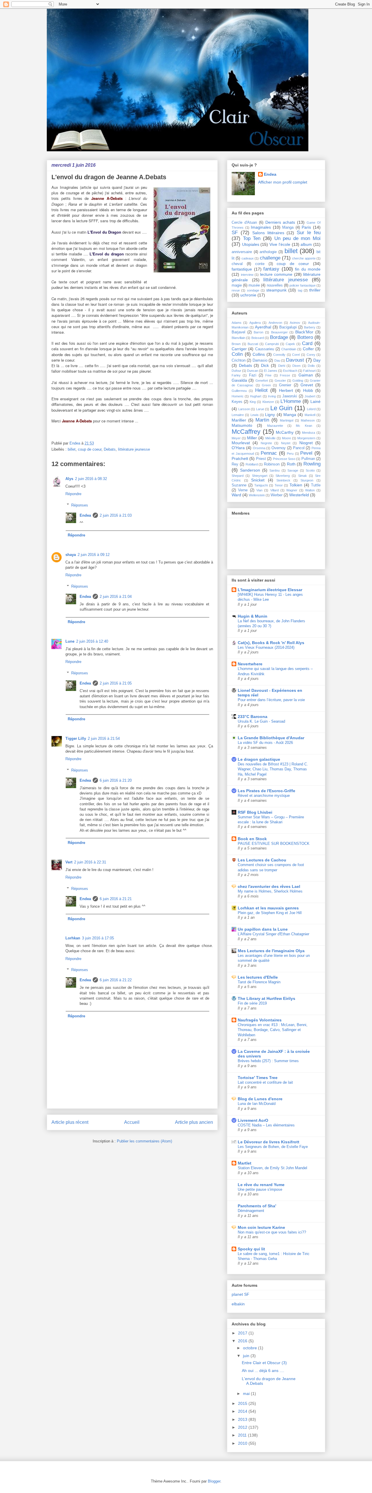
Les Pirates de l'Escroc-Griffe (266, 790)
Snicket (257, 480)
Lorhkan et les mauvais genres (268, 908)
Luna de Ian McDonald (257, 1103)
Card (307, 343)
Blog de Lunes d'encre (260, 1098)
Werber (276, 495)
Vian (259, 490)
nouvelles (275, 285)
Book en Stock (252, 838)
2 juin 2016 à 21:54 (104, 738)
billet (72, 449)
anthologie (268, 252)
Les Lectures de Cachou (262, 860)
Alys (69, 479)
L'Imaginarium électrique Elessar (270, 589)
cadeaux (248, 258)
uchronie (248, 295)
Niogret (306, 442)
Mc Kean (304, 425)
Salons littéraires (268, 232)
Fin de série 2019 (252, 1003)
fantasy (271, 269)
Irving (272, 396)
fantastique (242, 269)
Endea (85, 515)
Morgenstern (306, 438)
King (253, 402)
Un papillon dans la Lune (263, 929)
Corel (296, 354)
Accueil (132, 1122)
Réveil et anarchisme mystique (264, 795)
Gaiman (305, 375)
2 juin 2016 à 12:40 (92, 641)
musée (254, 285)
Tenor (279, 485)
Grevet (307, 385)
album (306, 244)
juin (247, 1355)
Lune (69, 641)
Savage (292, 470)
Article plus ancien (194, 1122)
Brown (236, 344)
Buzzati (253, 344)
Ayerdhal (263, 327)
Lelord (311, 409)
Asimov (295, 322)
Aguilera (255, 322)
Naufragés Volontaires (260, 1020)
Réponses (79, 505)
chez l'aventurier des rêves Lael (269, 886)
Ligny (270, 414)
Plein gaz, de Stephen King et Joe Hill (270, 913)
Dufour (236, 370)
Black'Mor (304, 332)
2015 (243, 1403)
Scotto (310, 470)
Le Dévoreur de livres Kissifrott (268, 1142)
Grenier (285, 385)
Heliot (261, 390)
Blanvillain (238, 338)
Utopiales (250, 244)
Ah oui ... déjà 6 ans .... (263, 1370)
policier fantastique (302, 285)
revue (236, 290)
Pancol (299, 448)
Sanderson (250, 470)
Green (266, 385)
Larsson (244, 409)
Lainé (315, 401)
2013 (243, 1419)
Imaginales (261, 227)
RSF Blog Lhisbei (255, 812)
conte (259, 264)
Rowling (312, 464)
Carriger (239, 348)
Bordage (279, 337)
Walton (310, 490)
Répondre (73, 494)
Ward (236, 495)
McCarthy (285, 432)
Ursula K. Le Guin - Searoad (261, 721)
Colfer (308, 348)
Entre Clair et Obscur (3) (264, 1362)
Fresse (285, 375)
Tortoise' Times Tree (258, 1077)
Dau (277, 360)
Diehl (281, 365)
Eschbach (290, 370)
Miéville (270, 438)
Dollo (311, 365)
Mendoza (308, 432)
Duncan (252, 370)
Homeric (238, 396)
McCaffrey (246, 431)
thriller (315, 290)
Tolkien (295, 485)
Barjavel (238, 332)
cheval (237, 264)
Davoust (295, 360)
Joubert (310, 396)
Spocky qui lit (251, 1249)
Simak (302, 475)
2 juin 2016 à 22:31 (90, 862)
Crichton (239, 360)
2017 (243, 1333)
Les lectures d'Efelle (258, 977)
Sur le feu (309, 232)
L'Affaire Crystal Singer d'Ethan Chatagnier (273, 934)
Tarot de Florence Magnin (259, 982)
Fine (268, 375)
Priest (261, 459)
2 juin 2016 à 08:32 (91, 479)
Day (317, 360)
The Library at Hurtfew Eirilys (266, 998)
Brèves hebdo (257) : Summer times (268, 1061)
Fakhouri (309, 370)
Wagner (291, 490)
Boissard (257, 338)
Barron (258, 332)
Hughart (255, 396)
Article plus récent (69, 1122)
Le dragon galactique (259, 759)
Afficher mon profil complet (282, 182)
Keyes (237, 402)
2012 (243, 1427)
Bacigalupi (288, 327)
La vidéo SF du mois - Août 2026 (265, 742)
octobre (250, 1348)
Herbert (286, 390)
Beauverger (279, 332)
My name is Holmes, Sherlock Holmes (270, 891)
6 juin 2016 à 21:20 (116, 780)
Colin (237, 354)
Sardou (274, 470)
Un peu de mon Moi (297, 238)
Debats (110, 449)
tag (300, 290)
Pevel (306, 453)
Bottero (305, 337)
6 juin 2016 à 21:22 (116, 980)
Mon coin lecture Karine (261, 1227)
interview (247, 274)
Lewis (255, 415)
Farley (236, 375)
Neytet (285, 443)
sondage (253, 290)
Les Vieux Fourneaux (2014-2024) (266, 647)
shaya (70, 554)
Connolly (279, 354)
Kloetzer (268, 402)
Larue (260, 409)
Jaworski (289, 396)
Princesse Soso (284, 459)
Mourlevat (241, 442)
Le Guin (281, 408)
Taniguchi (261, 485)
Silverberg (283, 475)
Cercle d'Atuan (244, 223)
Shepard (238, 475)
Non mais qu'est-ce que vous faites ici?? (272, 1232)
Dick (265, 365)
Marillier (239, 420)
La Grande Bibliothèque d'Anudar (271, 737)
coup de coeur (89, 449)
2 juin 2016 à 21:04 (116, 596)
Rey (235, 464)
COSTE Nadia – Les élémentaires (266, 1125)
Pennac (269, 453)
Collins (259, 354)
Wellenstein (257, 495)
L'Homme (290, 401)
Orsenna (259, 448)
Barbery (309, 327)
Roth (291, 464)
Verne (243, 490)
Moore (286, 438)
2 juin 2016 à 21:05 (116, 683)
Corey (311, 354)
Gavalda (239, 380)
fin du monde (308, 269)
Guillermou (239, 390)
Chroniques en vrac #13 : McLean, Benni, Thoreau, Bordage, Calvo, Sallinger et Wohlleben (272, 1030)
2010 (243, 1443)
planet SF (240, 1294)
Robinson (272, 464)
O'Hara (238, 447)
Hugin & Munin (252, 616)
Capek (290, 344)
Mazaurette (275, 425)
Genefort (261, 380)
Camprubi (272, 344)
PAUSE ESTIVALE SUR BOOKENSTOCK (274, 843)
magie (237, 285)
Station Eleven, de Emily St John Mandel (272, 1168)
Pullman (308, 459)
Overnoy (278, 448)
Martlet (244, 1163)
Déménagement (251, 1210)
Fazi (252, 375)
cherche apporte (303, 258)
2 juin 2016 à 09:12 (94, 554)
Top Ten (252, 238)
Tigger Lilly (75, 738)
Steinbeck (283, 480)
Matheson (308, 420)
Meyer (236, 438)
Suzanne (239, 485)
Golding (297, 380)
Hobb (308, 390)
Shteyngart (259, 475)
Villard (274, 490)
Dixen (296, 365)
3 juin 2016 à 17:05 (98, 938)
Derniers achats (280, 222)
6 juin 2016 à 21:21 (116, 899)
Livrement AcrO (253, 1120)
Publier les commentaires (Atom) (144, 1141)
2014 (243, 1411)
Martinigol (286, 420)
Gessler (280, 380)
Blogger (214, 1481)
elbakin (238, 1304)
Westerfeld (299, 495)
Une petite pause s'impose (260, 1189)
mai (247, 1393)
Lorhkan (72, 938)
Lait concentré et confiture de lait (265, 1082)
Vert (68, 862)
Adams (237, 322)
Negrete (266, 443)
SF (235, 232)
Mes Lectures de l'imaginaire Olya (271, 950)
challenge (270, 258)
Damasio (260, 360)
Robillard (252, 464)
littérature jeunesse (134, 449)
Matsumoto (242, 425)
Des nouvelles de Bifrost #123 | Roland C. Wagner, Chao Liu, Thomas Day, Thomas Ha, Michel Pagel (273, 769)
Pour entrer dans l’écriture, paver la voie (271, 700)
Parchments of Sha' (257, 1206)
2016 (243, 1341)
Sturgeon (307, 480)
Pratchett (240, 458)
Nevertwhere (250, 664)
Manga (288, 227)
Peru (290, 453)
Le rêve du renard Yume (261, 1184)
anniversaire (242, 252)
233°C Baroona (252, 716)
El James (270, 370)
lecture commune (276, 274)
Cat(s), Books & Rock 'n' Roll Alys (271, 642)
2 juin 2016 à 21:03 (116, 515)
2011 (243, 1435)
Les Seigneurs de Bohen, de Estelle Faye (273, 1146)
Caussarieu (264, 349)
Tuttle (316, 485)
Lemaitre (238, 415)
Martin (262, 420)
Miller (252, 438)
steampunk (276, 290)
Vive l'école (279, 244)
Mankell (310, 415)
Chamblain (288, 349)
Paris (306, 227)
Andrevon (275, 322)
